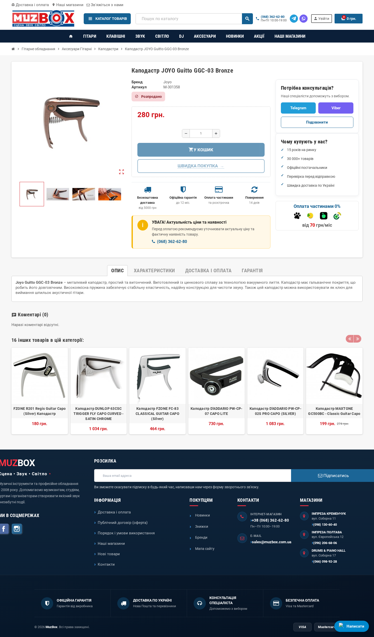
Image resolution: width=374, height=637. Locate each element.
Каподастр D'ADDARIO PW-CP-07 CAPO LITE (216, 411)
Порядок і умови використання (126, 533)
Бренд (137, 82)
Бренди (201, 537)
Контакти (106, 564)
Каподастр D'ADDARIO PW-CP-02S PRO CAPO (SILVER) (275, 411)
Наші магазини (67, 5)
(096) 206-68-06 (325, 543)
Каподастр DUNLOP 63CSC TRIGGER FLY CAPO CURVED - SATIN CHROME (98, 413)
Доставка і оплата (30, 5)
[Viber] (303, 19)
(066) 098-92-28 (325, 561)
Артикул (139, 87)
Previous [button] (349, 339)
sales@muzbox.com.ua (271, 542)
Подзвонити (317, 122)
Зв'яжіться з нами (106, 5)
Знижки (201, 526)
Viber (336, 108)
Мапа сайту (204, 549)
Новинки (202, 515)
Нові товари (109, 554)
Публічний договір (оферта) (123, 522)
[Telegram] (294, 19)
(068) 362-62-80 (272, 17)
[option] (39, 391)
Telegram (298, 108)
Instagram (17, 529)
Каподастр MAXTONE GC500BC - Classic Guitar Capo (334, 411)
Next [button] (357, 339)
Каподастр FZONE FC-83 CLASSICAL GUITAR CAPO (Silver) (157, 413)
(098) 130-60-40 (325, 524)
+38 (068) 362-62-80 (270, 520)
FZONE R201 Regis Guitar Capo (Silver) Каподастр (39, 411)
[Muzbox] (43, 18)
